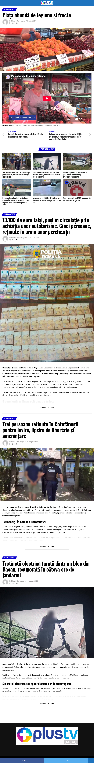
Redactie (15, 23)
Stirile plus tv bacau (54, 126)
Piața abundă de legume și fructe (30, 126)
